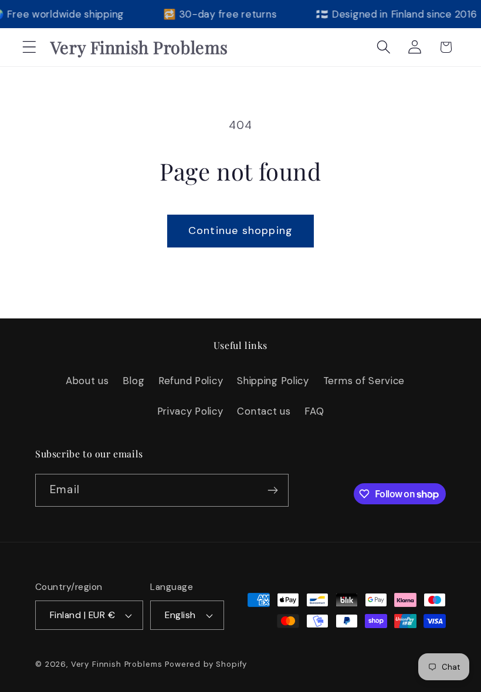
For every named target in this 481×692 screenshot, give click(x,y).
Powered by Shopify (206, 664)
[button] (29, 47)
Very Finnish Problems (116, 664)
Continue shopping (240, 230)
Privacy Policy (190, 411)
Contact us (263, 411)
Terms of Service (364, 380)
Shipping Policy (273, 380)
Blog (133, 380)
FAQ (314, 411)
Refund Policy (190, 380)
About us (87, 380)
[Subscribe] (272, 490)
